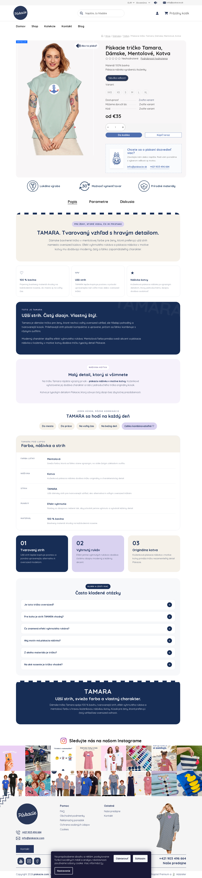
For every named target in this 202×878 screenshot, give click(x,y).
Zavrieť (121, 142)
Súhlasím (140, 858)
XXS (110, 92)
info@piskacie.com (33, 838)
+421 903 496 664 (159, 166)
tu (102, 863)
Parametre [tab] (98, 201)
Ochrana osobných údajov (75, 824)
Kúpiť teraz (163, 134)
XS (118, 92)
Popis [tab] (72, 201)
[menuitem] (20, 26)
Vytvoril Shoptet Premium (155, 874)
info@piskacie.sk (137, 166)
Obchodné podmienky (72, 815)
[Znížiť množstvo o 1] (108, 127)
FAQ (62, 811)
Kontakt (24, 848)
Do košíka (124, 134)
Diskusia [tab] (127, 201)
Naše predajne (112, 811)
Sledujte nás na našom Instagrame (105, 740)
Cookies (64, 829)
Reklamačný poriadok (72, 820)
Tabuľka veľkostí (117, 77)
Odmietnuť (122, 858)
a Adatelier (178, 874)
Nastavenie (63, 870)
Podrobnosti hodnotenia (154, 58)
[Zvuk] (155, 3)
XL (145, 92)
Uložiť (111, 142)
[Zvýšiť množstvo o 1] (123, 127)
